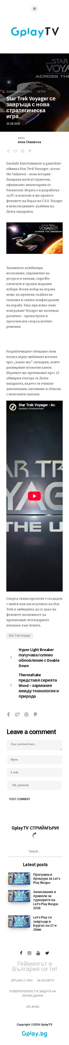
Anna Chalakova (29, 142)
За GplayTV (45, 980)
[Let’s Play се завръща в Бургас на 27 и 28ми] (19, 921)
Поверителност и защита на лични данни (32, 993)
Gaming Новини (19, 92)
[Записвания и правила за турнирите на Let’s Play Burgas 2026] (19, 896)
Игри (41, 92)
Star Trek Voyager (19, 636)
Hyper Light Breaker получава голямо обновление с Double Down (39, 657)
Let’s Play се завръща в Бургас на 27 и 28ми (45, 923)
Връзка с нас (22, 980)
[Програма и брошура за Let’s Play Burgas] (19, 878)
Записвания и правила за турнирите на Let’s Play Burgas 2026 (45, 900)
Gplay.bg (32, 1007)
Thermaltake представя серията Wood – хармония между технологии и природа (39, 685)
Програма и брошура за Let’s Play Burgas (46, 878)
